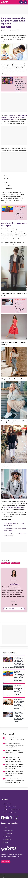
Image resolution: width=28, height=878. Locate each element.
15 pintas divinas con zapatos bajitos (14, 507)
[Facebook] (3, 818)
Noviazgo (3, 562)
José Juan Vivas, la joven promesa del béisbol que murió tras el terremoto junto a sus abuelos (15, 766)
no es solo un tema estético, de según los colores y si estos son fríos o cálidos (14, 117)
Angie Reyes (5, 30)
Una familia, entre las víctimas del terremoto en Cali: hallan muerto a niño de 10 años (14, 773)
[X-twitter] (12, 818)
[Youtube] (7, 818)
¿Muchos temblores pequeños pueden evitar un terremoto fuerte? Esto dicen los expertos (14, 752)
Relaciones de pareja (15, 562)
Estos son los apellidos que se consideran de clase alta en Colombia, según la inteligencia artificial (20, 307)
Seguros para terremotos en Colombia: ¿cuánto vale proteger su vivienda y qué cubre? (14, 745)
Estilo (3, 26)
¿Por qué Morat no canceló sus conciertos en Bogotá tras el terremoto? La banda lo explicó (13, 759)
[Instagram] (16, 818)
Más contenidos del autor (14, 608)
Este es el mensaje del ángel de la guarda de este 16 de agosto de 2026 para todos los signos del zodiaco (14, 780)
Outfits (8, 562)
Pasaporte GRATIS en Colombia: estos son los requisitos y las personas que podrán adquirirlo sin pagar (20, 214)
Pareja (8, 26)
